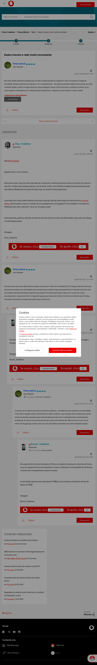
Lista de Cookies (27, 334)
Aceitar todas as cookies (62, 350)
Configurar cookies (32, 350)
